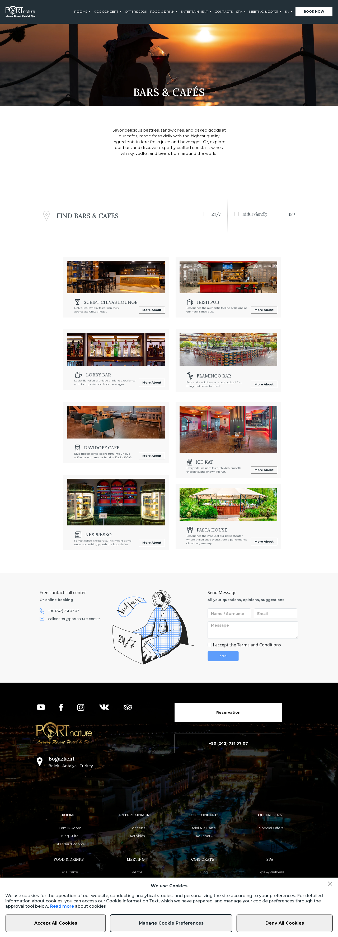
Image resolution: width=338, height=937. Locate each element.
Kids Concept (106, 11)
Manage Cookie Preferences (171, 923)
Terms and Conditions (259, 645)
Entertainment (194, 11)
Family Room (70, 828)
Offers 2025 (270, 815)
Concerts (137, 828)
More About (151, 310)
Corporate (202, 859)
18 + (292, 214)
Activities (137, 836)
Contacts (224, 11)
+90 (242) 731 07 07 (63, 611)
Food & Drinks (69, 859)
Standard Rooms (70, 844)
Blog (204, 872)
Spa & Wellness (271, 872)
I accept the (246, 645)
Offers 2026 (136, 11)
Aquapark (204, 836)
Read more (62, 906)
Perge (137, 872)
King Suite (70, 836)
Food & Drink (162, 11)
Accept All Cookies (55, 923)
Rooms (80, 11)
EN (287, 11)
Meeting (136, 859)
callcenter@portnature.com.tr (74, 619)
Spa (239, 11)
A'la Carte (70, 872)
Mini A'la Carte (204, 828)
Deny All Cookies (284, 923)
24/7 (216, 214)
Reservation (228, 712)
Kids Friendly (254, 214)
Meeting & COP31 (263, 11)
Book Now (314, 11)
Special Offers (271, 828)
